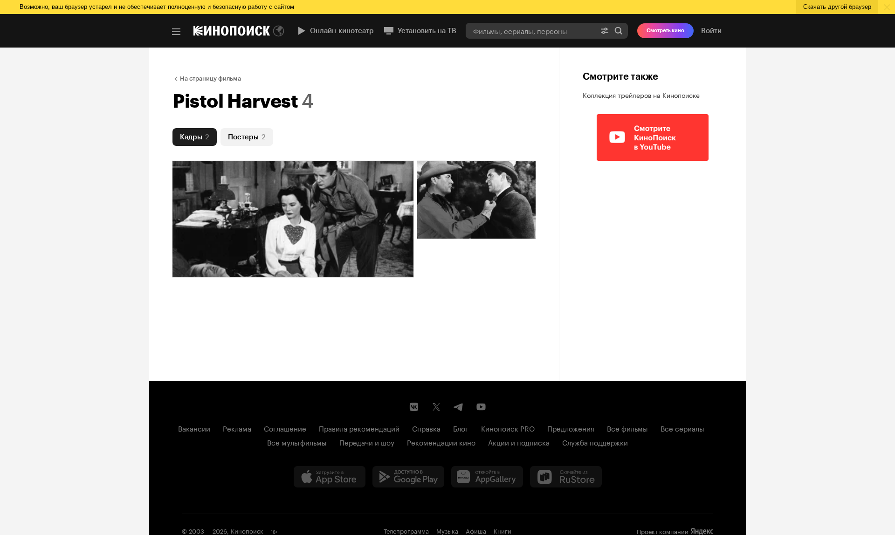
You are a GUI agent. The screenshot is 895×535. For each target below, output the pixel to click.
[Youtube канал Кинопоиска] (481, 406)
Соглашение (285, 427)
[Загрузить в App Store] (329, 476)
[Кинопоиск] (231, 31)
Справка (426, 427)
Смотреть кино (665, 30)
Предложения (570, 427)
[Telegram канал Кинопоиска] (458, 406)
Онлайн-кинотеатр (342, 31)
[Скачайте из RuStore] (566, 476)
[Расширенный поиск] (605, 30)
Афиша (476, 530)
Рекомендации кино (441, 441)
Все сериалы (682, 427)
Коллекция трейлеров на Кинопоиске (641, 94)
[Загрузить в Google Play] (408, 476)
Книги (502, 530)
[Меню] (176, 31)
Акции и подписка (519, 441)
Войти (711, 31)
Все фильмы (627, 427)
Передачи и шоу (366, 441)
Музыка (447, 530)
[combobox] (530, 30)
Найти (619, 30)
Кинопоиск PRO (508, 427)
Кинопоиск (247, 530)
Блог (460, 427)
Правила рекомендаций (359, 427)
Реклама (237, 427)
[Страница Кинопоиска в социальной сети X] (436, 406)
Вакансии (194, 427)
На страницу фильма (210, 78)
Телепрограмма (406, 530)
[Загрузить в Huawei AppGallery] (487, 476)
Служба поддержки (595, 441)
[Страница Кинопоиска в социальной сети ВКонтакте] (414, 406)
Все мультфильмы (297, 441)
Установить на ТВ (427, 31)
